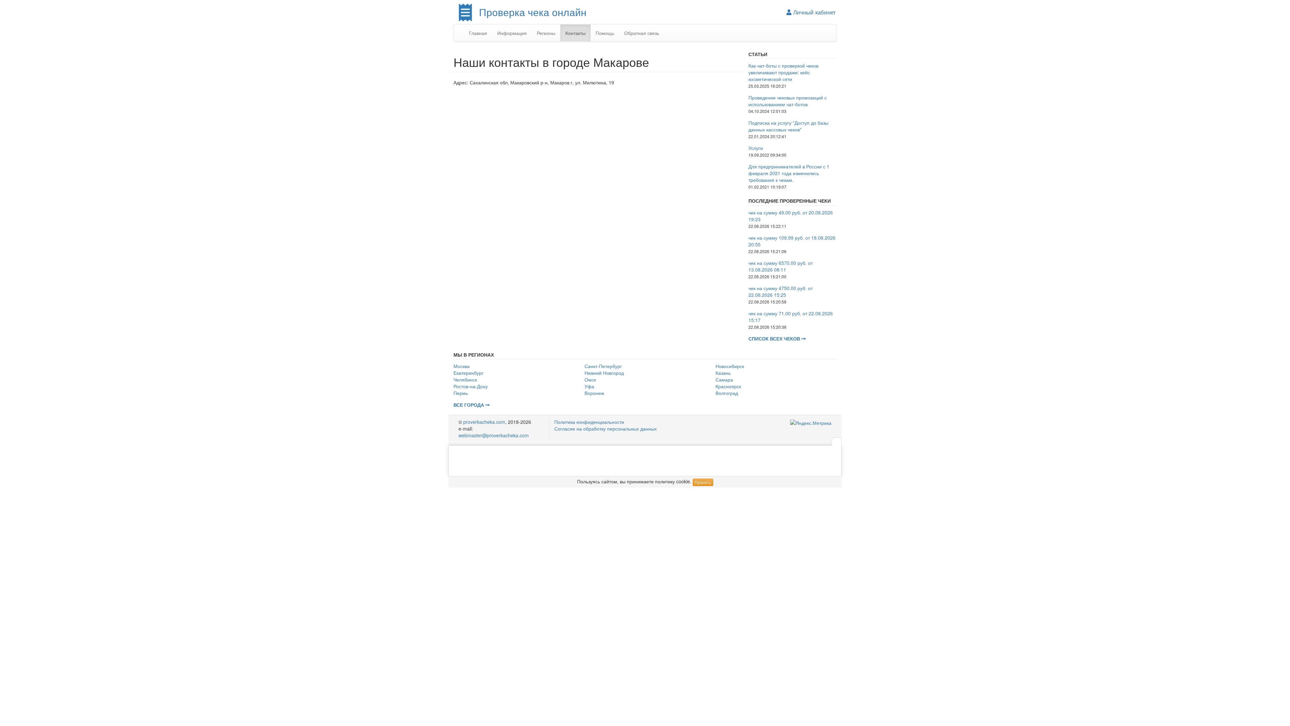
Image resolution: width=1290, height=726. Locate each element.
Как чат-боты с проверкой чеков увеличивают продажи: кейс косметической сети (783, 72)
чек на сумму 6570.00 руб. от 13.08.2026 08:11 (780, 266)
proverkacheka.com (484, 421)
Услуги (755, 148)
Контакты (575, 33)
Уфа (589, 386)
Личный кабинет (813, 12)
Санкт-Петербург (603, 366)
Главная (478, 33)
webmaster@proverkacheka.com (494, 435)
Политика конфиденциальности (589, 421)
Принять (703, 482)
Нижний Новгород (604, 372)
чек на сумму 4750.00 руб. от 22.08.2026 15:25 (780, 291)
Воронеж (594, 393)
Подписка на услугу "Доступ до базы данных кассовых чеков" (788, 126)
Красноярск (728, 386)
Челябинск (465, 379)
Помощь (605, 33)
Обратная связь (641, 33)
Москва (462, 366)
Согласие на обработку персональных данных (605, 428)
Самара (724, 379)
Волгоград (727, 393)
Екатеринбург (468, 372)
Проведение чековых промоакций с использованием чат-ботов (787, 101)
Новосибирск (730, 366)
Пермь (461, 393)
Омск (590, 379)
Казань (723, 372)
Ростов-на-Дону (471, 386)
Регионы (546, 33)
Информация (512, 33)
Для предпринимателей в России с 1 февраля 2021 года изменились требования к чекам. (788, 173)
